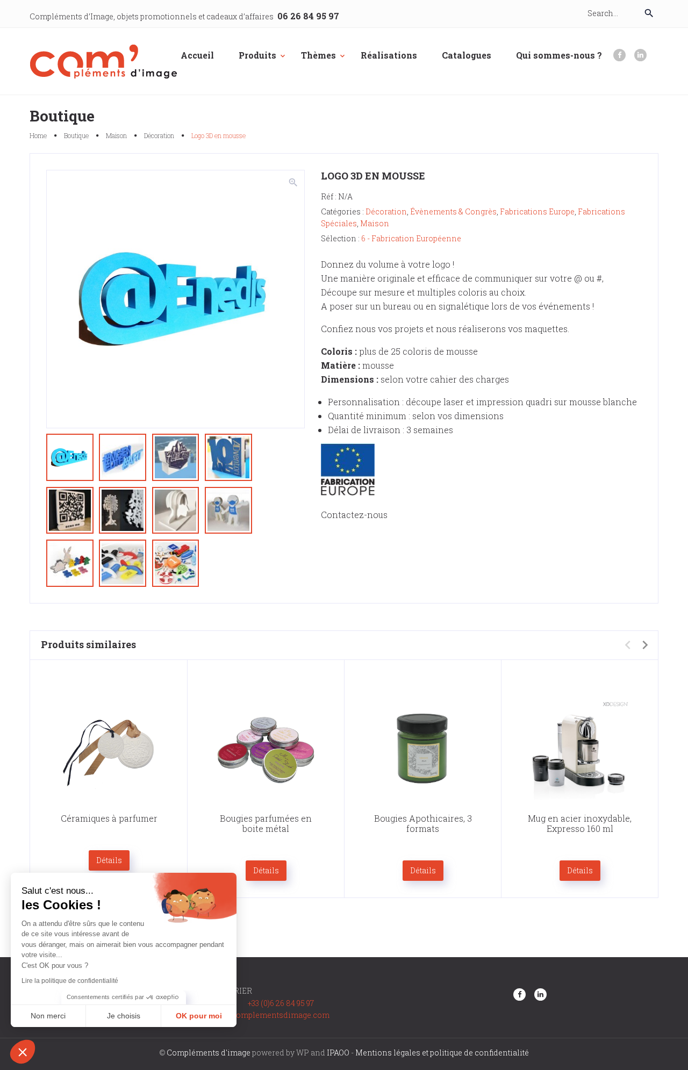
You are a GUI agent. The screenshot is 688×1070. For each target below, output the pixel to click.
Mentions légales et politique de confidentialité (442, 1052)
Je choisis (123, 1015)
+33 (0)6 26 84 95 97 (281, 1003)
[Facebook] (619, 55)
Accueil (197, 55)
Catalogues (466, 55)
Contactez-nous (354, 514)
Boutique (76, 135)
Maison (116, 135)
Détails (109, 860)
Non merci (48, 1015)
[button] (22, 1052)
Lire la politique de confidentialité (70, 981)
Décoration (159, 135)
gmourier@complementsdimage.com (260, 1015)
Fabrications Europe (537, 211)
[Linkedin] (640, 55)
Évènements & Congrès (453, 211)
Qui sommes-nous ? (559, 55)
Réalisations (389, 55)
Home (38, 135)
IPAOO (338, 1052)
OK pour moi (199, 1015)
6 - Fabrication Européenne (411, 238)
